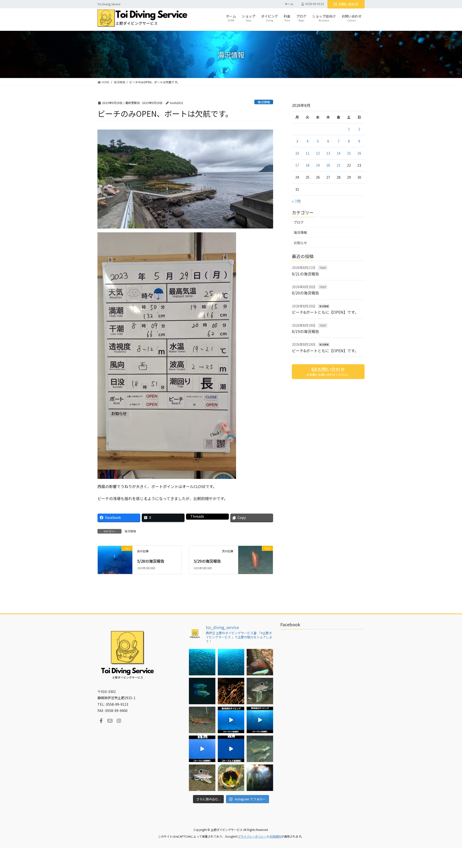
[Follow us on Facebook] (101, 720)
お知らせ (300, 242)
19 (318, 165)
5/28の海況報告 (150, 561)
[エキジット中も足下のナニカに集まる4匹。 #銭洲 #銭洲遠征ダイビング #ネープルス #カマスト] (202, 749)
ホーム (289, 4)
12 (318, 153)
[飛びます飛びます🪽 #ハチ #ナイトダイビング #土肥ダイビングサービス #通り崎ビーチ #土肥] (260, 691)
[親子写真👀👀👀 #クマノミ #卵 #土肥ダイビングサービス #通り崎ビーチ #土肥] (260, 662)
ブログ (299, 222)
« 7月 (296, 201)
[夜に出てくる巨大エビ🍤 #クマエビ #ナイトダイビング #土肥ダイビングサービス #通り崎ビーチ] (202, 720)
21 (338, 165)
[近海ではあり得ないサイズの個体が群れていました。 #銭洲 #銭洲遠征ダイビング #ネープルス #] (260, 720)
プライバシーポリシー (252, 836)
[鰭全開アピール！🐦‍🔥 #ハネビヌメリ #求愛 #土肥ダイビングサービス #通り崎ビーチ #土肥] (260, 749)
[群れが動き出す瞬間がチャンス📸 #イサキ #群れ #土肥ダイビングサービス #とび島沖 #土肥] (231, 662)
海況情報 (263, 102)
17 (297, 165)
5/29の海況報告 (207, 561)
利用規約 (275, 836)
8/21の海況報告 (305, 274)
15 (349, 153)
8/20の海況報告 (305, 293)
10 (297, 153)
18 (307, 165)
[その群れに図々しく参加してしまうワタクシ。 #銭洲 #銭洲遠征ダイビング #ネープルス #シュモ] (231, 720)
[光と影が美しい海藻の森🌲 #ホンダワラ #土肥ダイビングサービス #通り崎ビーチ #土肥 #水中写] (260, 777)
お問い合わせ (348, 4)
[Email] (110, 720)
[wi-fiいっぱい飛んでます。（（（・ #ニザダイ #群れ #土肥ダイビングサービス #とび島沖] (202, 662)
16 (359, 153)
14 (338, 153)
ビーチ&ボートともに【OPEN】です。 (325, 312)
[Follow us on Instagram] (118, 720)
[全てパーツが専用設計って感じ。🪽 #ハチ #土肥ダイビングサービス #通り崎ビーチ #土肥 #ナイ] (202, 777)
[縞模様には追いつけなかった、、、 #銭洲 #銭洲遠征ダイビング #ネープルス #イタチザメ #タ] (231, 749)
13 (328, 153)
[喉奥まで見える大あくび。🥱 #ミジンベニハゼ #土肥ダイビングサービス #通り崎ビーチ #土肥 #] (231, 777)
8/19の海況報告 (305, 331)
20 (328, 165)
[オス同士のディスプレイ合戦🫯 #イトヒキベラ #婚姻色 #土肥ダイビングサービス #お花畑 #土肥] (202, 691)
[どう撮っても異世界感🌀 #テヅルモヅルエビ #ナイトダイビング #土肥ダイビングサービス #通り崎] (231, 691)
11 (307, 153)
